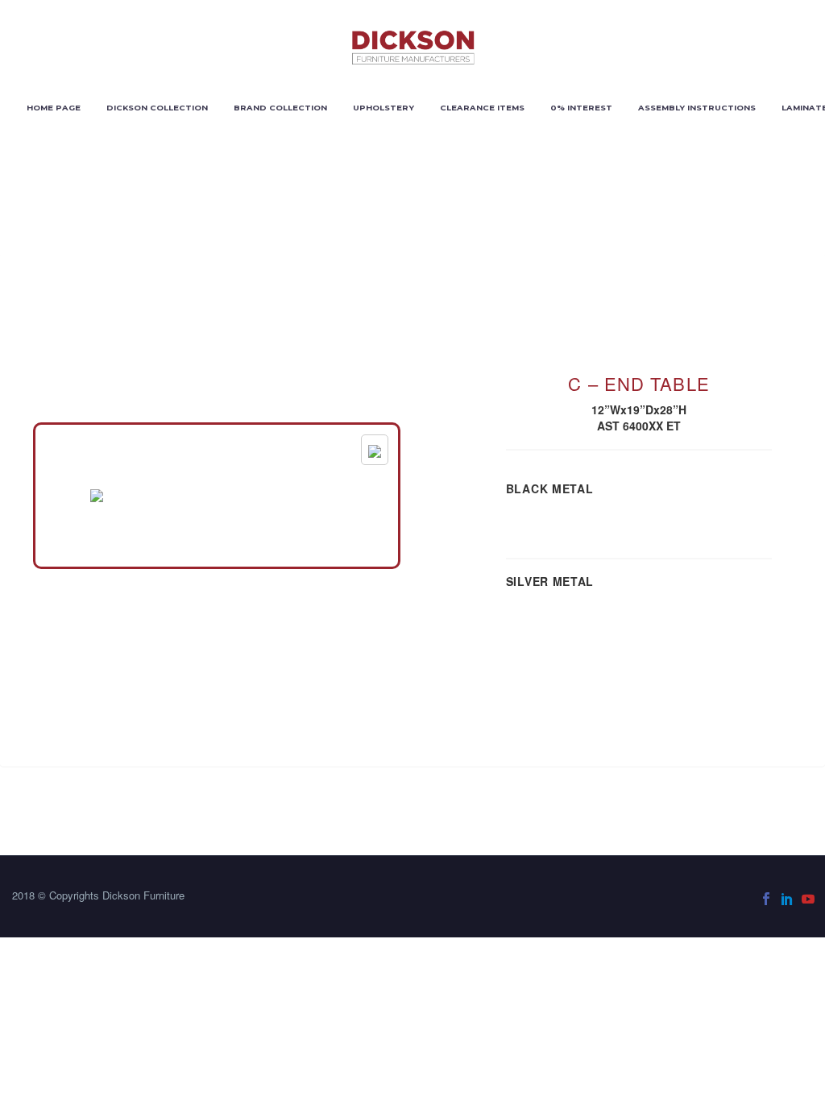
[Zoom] (374, 449)
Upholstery (383, 107)
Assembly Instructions (697, 107)
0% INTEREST (581, 107)
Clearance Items (482, 107)
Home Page (54, 107)
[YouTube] (808, 898)
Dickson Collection (157, 107)
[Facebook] (766, 898)
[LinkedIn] (787, 898)
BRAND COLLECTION (280, 107)
